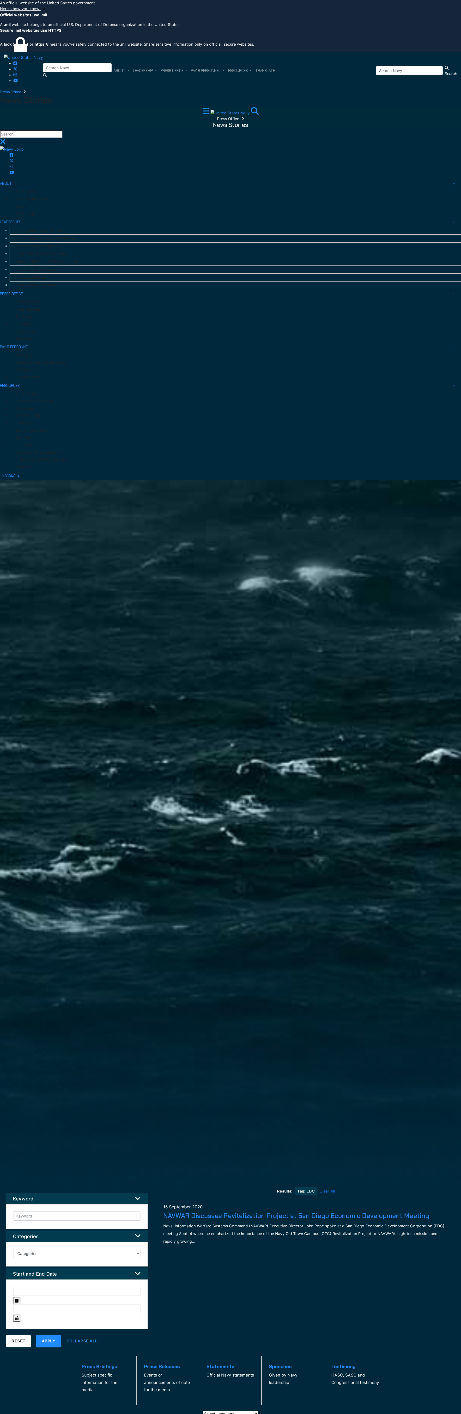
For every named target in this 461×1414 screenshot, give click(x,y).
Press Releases (27, 309)
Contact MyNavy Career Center (41, 362)
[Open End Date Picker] (16, 1318)
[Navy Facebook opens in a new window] (15, 63)
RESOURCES (10, 385)
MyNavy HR (24, 355)
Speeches (23, 324)
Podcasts (23, 423)
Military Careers (28, 370)
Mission (21, 206)
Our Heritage (25, 213)
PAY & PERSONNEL (15, 346)
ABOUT (6, 183)
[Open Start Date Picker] (16, 1300)
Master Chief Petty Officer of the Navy (49, 261)
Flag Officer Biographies (37, 285)
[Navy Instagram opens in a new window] (15, 74)
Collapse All (82, 1341)
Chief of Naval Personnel (37, 269)
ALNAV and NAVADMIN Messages (41, 459)
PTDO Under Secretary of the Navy (46, 238)
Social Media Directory (33, 401)
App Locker (24, 408)
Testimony (24, 316)
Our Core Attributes (31, 199)
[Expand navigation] (207, 112)
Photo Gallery (26, 393)
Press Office (11, 91)
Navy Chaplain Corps (32, 430)
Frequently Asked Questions (38, 452)
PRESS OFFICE (11, 293)
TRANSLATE (9, 475)
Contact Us (24, 467)
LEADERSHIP (10, 222)
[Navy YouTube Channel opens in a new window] (15, 80)
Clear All (327, 1191)
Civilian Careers (27, 377)
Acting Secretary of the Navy (41, 230)
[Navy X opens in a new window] (15, 69)
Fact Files (23, 437)
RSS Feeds (24, 445)
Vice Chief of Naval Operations (42, 254)
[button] (230, 9)
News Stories (26, 338)
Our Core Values (28, 191)
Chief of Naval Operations (38, 246)
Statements (25, 331)
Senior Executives (31, 277)
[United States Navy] (23, 57)
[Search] (255, 112)
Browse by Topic (28, 415)
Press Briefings (27, 302)
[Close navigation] (3, 143)
